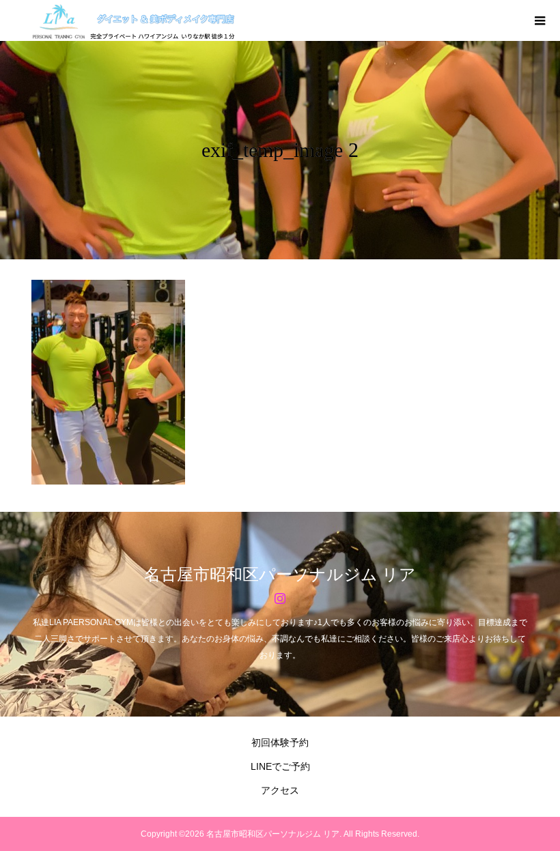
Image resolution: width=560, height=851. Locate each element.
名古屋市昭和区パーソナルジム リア (280, 574)
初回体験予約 (280, 742)
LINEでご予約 (280, 766)
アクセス (280, 790)
